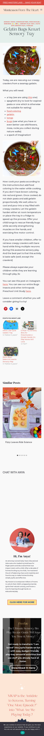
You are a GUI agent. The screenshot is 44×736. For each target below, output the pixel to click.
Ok (23, 733)
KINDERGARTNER (22, 22)
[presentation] (22, 412)
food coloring (14, 111)
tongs (10, 118)
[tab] (17, 455)
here (5, 284)
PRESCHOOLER (34, 22)
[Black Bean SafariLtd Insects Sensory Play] (11, 351)
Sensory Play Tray (27, 23)
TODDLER (29, 25)
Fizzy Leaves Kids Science (18, 442)
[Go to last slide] (6, 420)
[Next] (37, 420)
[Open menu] (41, 9)
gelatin (10, 114)
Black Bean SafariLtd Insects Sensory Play (9, 359)
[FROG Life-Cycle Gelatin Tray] (11, 325)
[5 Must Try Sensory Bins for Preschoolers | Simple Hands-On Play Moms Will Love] (29, 325)
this (30, 97)
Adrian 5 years (9, 22)
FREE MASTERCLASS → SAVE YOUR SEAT (22, 3)
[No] (41, 729)
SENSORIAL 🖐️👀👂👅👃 (11, 23)
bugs (9, 121)
